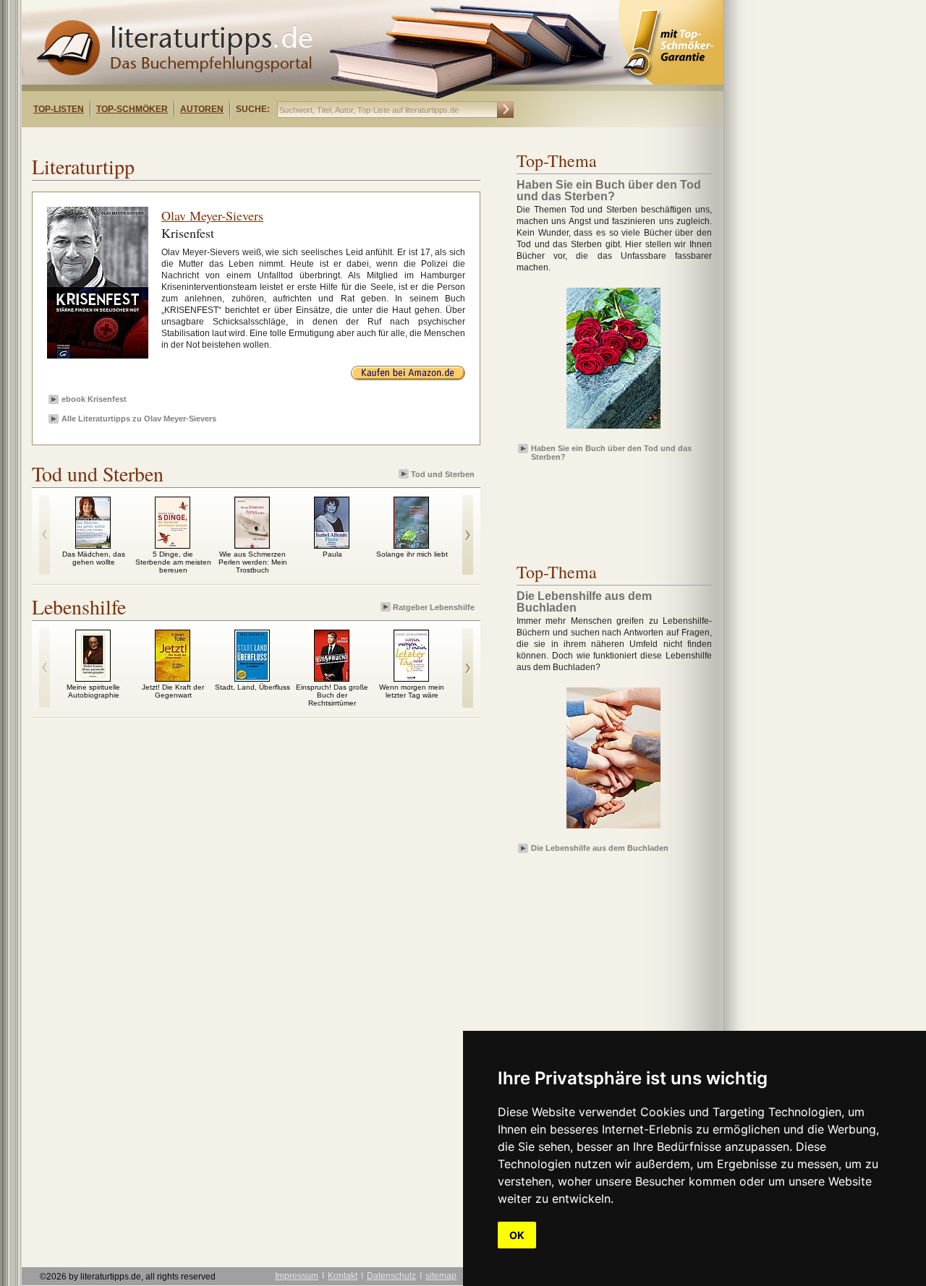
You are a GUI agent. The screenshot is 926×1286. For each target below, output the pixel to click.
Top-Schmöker (132, 109)
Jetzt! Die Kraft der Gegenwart (173, 691)
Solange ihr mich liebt (412, 554)
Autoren (202, 109)
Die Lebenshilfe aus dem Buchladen (599, 848)
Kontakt (342, 1276)
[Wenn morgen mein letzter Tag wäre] (411, 678)
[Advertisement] (208, 139)
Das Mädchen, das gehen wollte (93, 558)
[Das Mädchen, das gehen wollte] (93, 545)
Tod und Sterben (443, 474)
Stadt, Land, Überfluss (252, 687)
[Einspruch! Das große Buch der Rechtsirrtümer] (332, 678)
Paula (332, 554)
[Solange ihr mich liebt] (411, 545)
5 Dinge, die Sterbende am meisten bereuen (173, 562)
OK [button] (516, 1235)
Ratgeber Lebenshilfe (434, 607)
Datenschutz (391, 1276)
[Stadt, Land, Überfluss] (252, 678)
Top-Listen (58, 109)
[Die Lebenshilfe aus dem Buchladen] (613, 829)
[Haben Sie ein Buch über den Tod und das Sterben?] (613, 429)
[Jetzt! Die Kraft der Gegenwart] (173, 678)
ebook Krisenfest (94, 399)
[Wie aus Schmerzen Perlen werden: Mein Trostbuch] (252, 545)
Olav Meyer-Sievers (212, 215)
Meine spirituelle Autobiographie (93, 691)
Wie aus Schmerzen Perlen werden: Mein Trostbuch (252, 562)
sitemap (440, 1276)
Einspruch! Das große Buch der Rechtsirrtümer (332, 695)
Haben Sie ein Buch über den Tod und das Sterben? (611, 452)
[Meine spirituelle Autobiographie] (93, 678)
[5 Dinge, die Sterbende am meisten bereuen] (173, 545)
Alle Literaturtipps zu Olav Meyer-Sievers (138, 418)
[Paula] (332, 545)
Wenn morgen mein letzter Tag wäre (411, 691)
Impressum (296, 1276)
